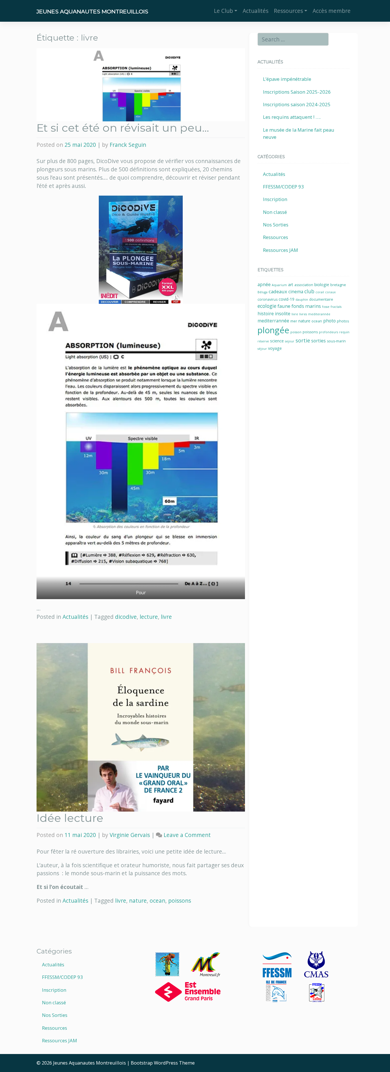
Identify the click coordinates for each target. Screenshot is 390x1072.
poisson (295, 332)
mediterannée (319, 314)
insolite (282, 314)
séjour (262, 349)
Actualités (255, 11)
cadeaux (278, 291)
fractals (336, 307)
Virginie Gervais (130, 835)
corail (319, 292)
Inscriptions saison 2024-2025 (297, 104)
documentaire (321, 299)
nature (138, 900)
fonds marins (306, 306)
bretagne (338, 284)
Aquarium (279, 285)
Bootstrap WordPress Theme (163, 1063)
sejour (289, 341)
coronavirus (268, 299)
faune (284, 306)
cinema (295, 292)
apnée (264, 285)
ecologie (267, 306)
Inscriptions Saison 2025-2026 (297, 92)
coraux (330, 292)
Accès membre (332, 11)
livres (303, 314)
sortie (302, 340)
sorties (318, 341)
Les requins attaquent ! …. (292, 117)
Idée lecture (70, 818)
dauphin (301, 300)
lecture (149, 617)
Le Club (223, 11)
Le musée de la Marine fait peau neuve (298, 133)
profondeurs (328, 332)
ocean (157, 900)
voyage (275, 348)
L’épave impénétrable (287, 79)
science (277, 341)
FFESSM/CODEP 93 (283, 186)
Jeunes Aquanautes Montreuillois (92, 11)
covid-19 (286, 299)
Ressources (288, 11)
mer (293, 321)
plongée (273, 330)
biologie (321, 284)
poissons (179, 900)
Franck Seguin (128, 144)
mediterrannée (273, 321)
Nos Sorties (275, 224)
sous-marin (336, 341)
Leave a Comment (187, 835)
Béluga (263, 292)
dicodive (126, 617)
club (309, 291)
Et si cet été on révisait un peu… (123, 127)
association (303, 284)
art (290, 284)
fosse (325, 307)
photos (343, 321)
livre (166, 617)
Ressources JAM (280, 250)
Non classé (275, 212)
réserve (263, 341)
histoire (266, 314)
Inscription (275, 199)
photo (329, 321)
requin (344, 332)
